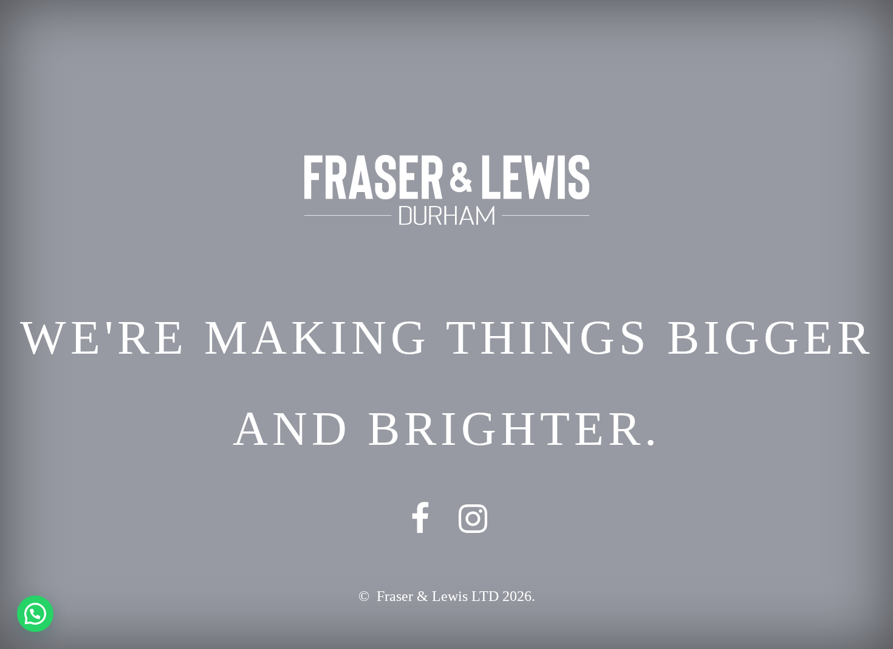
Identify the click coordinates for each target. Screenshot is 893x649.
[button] (35, 614)
